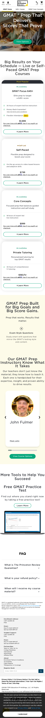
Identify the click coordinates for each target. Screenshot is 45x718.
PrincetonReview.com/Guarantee (29, 605)
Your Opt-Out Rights (34, 681)
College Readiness (10, 650)
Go (41, 671)
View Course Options (22, 456)
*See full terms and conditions (17, 112)
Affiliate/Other (8, 655)
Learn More (22, 505)
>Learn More (22, 132)
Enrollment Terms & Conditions (14, 660)
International (8, 652)
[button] (10, 450)
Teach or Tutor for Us (11, 648)
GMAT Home (7, 9)
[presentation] (5, 417)
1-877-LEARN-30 (9, 621)
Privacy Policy (23, 708)
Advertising (7, 653)
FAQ (5, 622)
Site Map (16, 683)
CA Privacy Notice (20, 679)
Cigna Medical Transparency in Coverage (12, 664)
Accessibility (8, 661)
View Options (22, 42)
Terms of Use (35, 708)
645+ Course (20, 9)
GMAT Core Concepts (36, 9)
